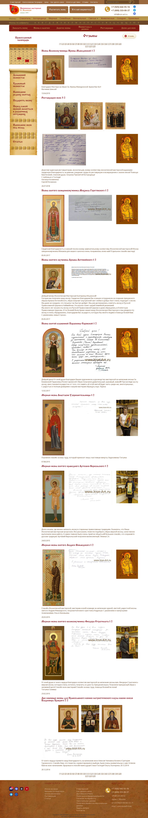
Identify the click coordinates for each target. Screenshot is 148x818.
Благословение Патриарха (32, 2)
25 (15, 61)
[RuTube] (11, 789)
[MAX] (16, 794)
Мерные (53, 18)
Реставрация (106, 28)
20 (23, 58)
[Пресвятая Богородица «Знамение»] (66, 130)
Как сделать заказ (57, 2)
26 (19, 61)
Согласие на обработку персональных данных (86, 799)
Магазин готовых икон (54, 791)
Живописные (107, 18)
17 (11, 58)
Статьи (17, 142)
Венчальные (79, 18)
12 (19, 56)
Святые (92, 18)
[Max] (134, 7)
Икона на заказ (51, 789)
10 (11, 56)
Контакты (94, 2)
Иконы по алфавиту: (19, 22)
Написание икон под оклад (22, 126)
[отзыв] (90, 373)
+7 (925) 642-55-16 (120, 6)
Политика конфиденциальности (90, 796)
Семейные (65, 18)
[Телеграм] (134, 11)
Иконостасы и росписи (85, 28)
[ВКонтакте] (134, 14)
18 (15, 58)
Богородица (39, 18)
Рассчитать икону (57, 10)
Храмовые (133, 18)
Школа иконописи (52, 793)
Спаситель (25, 18)
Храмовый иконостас (19, 85)
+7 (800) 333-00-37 (120, 10)
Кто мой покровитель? (82, 10)
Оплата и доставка (73, 2)
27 (11, 51)
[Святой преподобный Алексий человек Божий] (68, 732)
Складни (121, 18)
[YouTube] (27, 789)
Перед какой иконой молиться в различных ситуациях (23, 110)
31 (27, 51)
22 (31, 58)
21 (27, 58)
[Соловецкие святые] (115, 130)
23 (35, 58)
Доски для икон (128, 28)
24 (11, 61)
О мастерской (15, 2)
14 (27, 56)
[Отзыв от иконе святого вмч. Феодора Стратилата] (90, 652)
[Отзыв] (90, 68)
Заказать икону (20, 28)
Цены (46, 2)
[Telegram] (11, 794)
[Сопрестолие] (91, 130)
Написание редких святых (22, 93)
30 (23, 51)
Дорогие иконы (63, 28)
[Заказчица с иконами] (90, 732)
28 (15, 51)
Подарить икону (22, 100)
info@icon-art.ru (120, 14)
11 (15, 56)
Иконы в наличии (42, 28)
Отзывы (85, 2)
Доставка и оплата (84, 793)
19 (19, 58)
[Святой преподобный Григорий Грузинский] (112, 732)
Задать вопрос (82, 808)
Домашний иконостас (19, 76)
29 (19, 51)
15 (31, 56)
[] (63, 44)
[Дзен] (21, 789)
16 (35, 56)
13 (23, 56)
